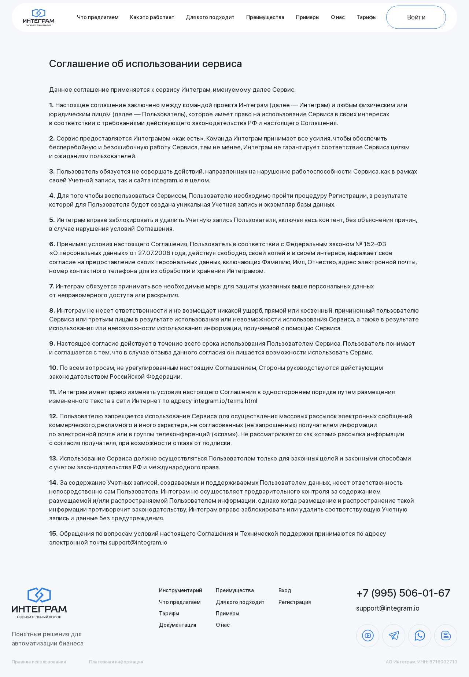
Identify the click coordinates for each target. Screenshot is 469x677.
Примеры (308, 17)
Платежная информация (116, 662)
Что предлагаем (97, 17)
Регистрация (294, 602)
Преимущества (265, 17)
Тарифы (367, 17)
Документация (177, 625)
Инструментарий (180, 590)
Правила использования (39, 662)
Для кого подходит (210, 17)
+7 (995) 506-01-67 (403, 593)
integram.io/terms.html (225, 400)
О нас (338, 17)
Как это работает (152, 17)
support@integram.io (137, 542)
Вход (284, 590)
